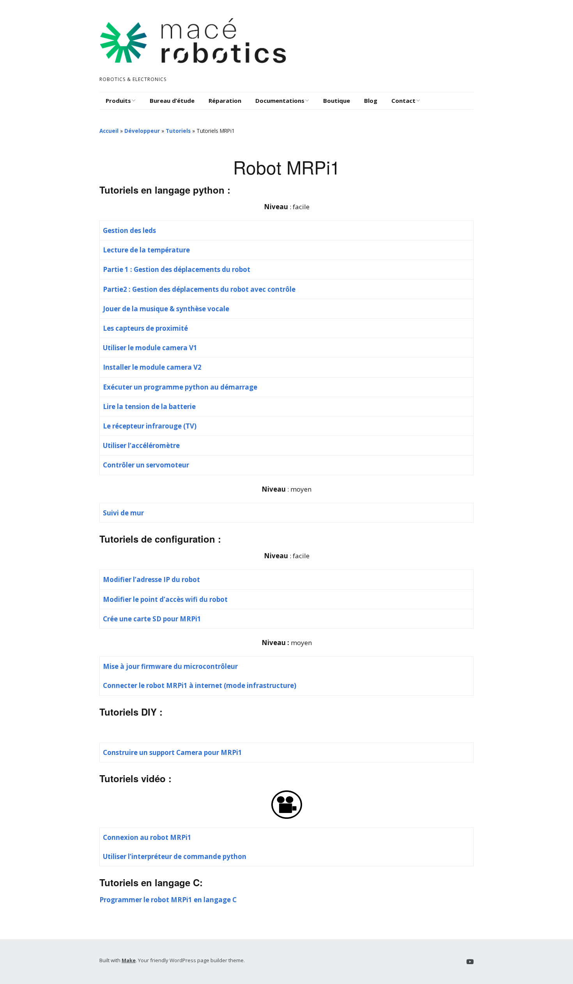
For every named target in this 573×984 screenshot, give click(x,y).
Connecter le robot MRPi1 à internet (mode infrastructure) (199, 685)
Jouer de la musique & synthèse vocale (166, 308)
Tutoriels (178, 130)
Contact (403, 100)
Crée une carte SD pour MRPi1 (152, 618)
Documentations (279, 100)
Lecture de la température (146, 249)
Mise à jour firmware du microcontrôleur (170, 666)
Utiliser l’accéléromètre (141, 445)
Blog (370, 100)
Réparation (225, 100)
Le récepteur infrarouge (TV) (149, 425)
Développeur (142, 130)
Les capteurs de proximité (145, 328)
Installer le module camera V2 (152, 367)
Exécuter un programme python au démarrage (180, 387)
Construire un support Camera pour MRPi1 (172, 752)
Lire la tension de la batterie (149, 406)
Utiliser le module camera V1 (150, 347)
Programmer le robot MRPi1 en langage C (168, 899)
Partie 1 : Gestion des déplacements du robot (176, 269)
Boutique (336, 100)
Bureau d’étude (172, 100)
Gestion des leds (129, 230)
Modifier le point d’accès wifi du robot (165, 599)
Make (129, 960)
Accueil (108, 130)
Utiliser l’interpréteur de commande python (174, 856)
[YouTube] (470, 961)
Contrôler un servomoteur (146, 464)
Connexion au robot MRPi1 (147, 837)
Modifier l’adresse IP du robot (151, 579)
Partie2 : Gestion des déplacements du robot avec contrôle (199, 289)
